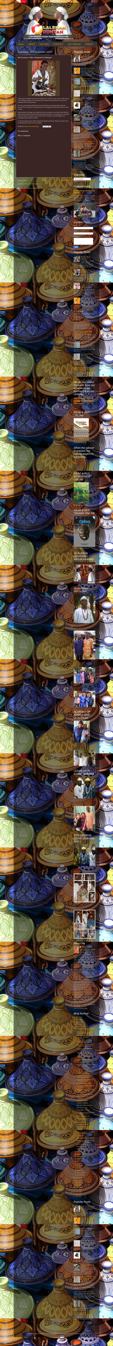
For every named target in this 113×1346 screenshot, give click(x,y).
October (79, 1154)
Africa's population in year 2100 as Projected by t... (85, 1132)
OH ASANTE (80, 1135)
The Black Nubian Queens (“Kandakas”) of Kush (84, 1032)
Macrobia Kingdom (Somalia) (85, 1094)
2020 (77, 1182)
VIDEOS (89, 44)
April (78, 1168)
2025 (77, 1019)
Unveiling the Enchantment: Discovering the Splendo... (85, 1041)
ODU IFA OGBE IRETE (80, 163)
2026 (77, 1017)
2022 (77, 1178)
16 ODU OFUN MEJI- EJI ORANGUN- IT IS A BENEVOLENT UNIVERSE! (88, 129)
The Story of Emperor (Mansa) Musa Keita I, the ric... (85, 1072)
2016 (77, 1192)
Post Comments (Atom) (31, 184)
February (80, 1172)
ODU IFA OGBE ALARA (87, 79)
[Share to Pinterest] (50, 126)
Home (21, 44)
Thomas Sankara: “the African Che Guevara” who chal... (85, 1045)
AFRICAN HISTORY (82, 1100)
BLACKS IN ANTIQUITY (87, 151)
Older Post (66, 180)
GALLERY (44, 44)
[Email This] (43, 126)
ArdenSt (71, 1333)
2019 (77, 1185)
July (78, 1161)
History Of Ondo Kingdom (88, 56)
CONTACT (58, 44)
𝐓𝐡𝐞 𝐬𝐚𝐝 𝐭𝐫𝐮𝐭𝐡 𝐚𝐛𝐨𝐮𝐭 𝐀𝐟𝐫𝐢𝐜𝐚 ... (85, 1083)
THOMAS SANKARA (82, 1103)
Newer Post (22, 180)
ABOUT (31, 44)
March (79, 1170)
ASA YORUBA (74, 44)
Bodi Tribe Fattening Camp (84, 1105)
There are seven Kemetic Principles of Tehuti (84, 1069)
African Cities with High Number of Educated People (85, 1141)
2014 (77, 1196)
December (80, 1026)
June (78, 1163)
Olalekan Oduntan (86, 947)
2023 (77, 1024)
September (80, 1156)
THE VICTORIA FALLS (83, 1062)
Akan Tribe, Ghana (82, 1107)
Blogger (83, 1333)
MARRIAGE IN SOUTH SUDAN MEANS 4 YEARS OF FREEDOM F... (85, 1091)
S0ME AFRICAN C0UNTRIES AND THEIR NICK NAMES (85, 1119)
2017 (77, 1189)
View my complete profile (81, 1008)
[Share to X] (47, 126)
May (78, 1165)
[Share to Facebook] (48, 126)
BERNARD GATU (81, 1146)
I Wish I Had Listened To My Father (83, 141)
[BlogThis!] (45, 126)
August (79, 1158)
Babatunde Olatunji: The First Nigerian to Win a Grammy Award (88, 271)
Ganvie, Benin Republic (83, 1116)
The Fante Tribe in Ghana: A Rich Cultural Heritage (86, 1065)
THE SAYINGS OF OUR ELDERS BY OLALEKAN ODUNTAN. (84, 401)
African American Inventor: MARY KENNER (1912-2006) (83, 332)
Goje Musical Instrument (88, 68)
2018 (77, 1187)
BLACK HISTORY (82, 1122)
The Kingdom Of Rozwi (83, 1110)
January (79, 1175)
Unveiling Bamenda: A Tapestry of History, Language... (85, 1029)
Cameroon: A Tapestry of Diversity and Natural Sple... (85, 1053)
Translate (86, 181)
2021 (77, 1180)
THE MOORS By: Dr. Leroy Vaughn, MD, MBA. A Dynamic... (84, 1037)
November (80, 1151)
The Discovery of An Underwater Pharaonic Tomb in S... (86, 1113)
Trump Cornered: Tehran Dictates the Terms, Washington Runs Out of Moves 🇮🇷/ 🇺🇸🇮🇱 (84, 310)
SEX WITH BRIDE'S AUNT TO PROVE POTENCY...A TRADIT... (85, 1128)
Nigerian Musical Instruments (85, 103)
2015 (77, 1194)
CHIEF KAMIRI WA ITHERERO (85, 1138)
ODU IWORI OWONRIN (87, 91)
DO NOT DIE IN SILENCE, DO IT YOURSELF (85, 258)
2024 (77, 1022)
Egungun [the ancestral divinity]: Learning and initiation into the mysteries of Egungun (83, 369)
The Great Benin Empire (83, 1059)
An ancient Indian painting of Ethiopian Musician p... (85, 1076)
